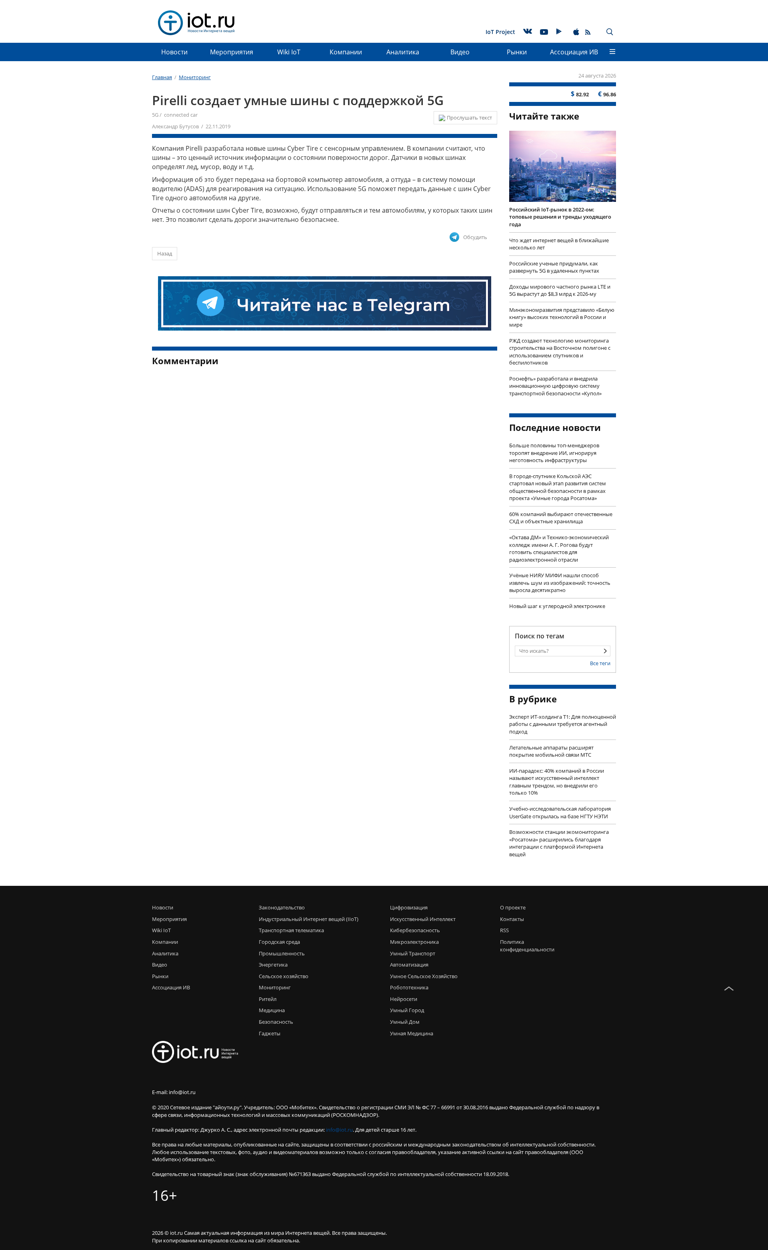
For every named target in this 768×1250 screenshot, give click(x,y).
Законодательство (282, 907)
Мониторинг (275, 987)
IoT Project (500, 32)
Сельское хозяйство (283, 976)
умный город (407, 1010)
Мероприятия (231, 52)
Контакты (512, 919)
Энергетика (273, 964)
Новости (174, 52)
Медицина (272, 1010)
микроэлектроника (414, 941)
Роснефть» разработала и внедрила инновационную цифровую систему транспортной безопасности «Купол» (555, 386)
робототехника (409, 987)
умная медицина (411, 1033)
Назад (164, 253)
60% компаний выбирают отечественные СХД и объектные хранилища (560, 517)
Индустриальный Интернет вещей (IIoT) (308, 919)
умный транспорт (412, 953)
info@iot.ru (339, 1129)
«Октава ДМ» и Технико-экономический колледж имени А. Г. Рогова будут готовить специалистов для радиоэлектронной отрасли (559, 548)
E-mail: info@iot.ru (174, 1092)
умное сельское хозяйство (424, 976)
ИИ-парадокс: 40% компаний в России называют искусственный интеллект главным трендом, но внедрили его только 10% (556, 782)
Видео (460, 52)
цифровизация (409, 907)
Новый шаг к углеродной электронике (557, 606)
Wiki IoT (288, 52)
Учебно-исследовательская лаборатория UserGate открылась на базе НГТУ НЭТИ (560, 812)
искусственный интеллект (423, 919)
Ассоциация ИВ (574, 52)
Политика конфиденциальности (525, 945)
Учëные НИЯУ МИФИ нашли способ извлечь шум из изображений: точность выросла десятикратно (559, 583)
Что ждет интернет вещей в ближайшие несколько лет (559, 244)
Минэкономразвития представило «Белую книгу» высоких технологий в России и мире (561, 317)
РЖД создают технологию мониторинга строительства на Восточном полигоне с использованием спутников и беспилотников (559, 352)
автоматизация (409, 964)
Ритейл (267, 999)
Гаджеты (269, 1033)
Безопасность (276, 1021)
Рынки (517, 52)
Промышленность (282, 953)
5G (155, 114)
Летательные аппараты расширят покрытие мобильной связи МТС (551, 751)
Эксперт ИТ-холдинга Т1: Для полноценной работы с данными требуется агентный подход (562, 724)
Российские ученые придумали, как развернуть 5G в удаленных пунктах (554, 267)
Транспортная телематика (291, 930)
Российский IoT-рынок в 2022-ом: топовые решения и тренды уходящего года (560, 217)
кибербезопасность (415, 930)
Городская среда (279, 941)
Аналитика (402, 52)
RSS (504, 930)
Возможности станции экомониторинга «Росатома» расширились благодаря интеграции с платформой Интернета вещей (559, 843)
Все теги (600, 663)
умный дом (405, 1021)
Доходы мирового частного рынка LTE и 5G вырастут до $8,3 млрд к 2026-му (559, 290)
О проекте (513, 907)
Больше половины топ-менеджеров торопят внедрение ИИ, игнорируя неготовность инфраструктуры (554, 453)
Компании (346, 52)
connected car (181, 114)
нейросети (403, 999)
